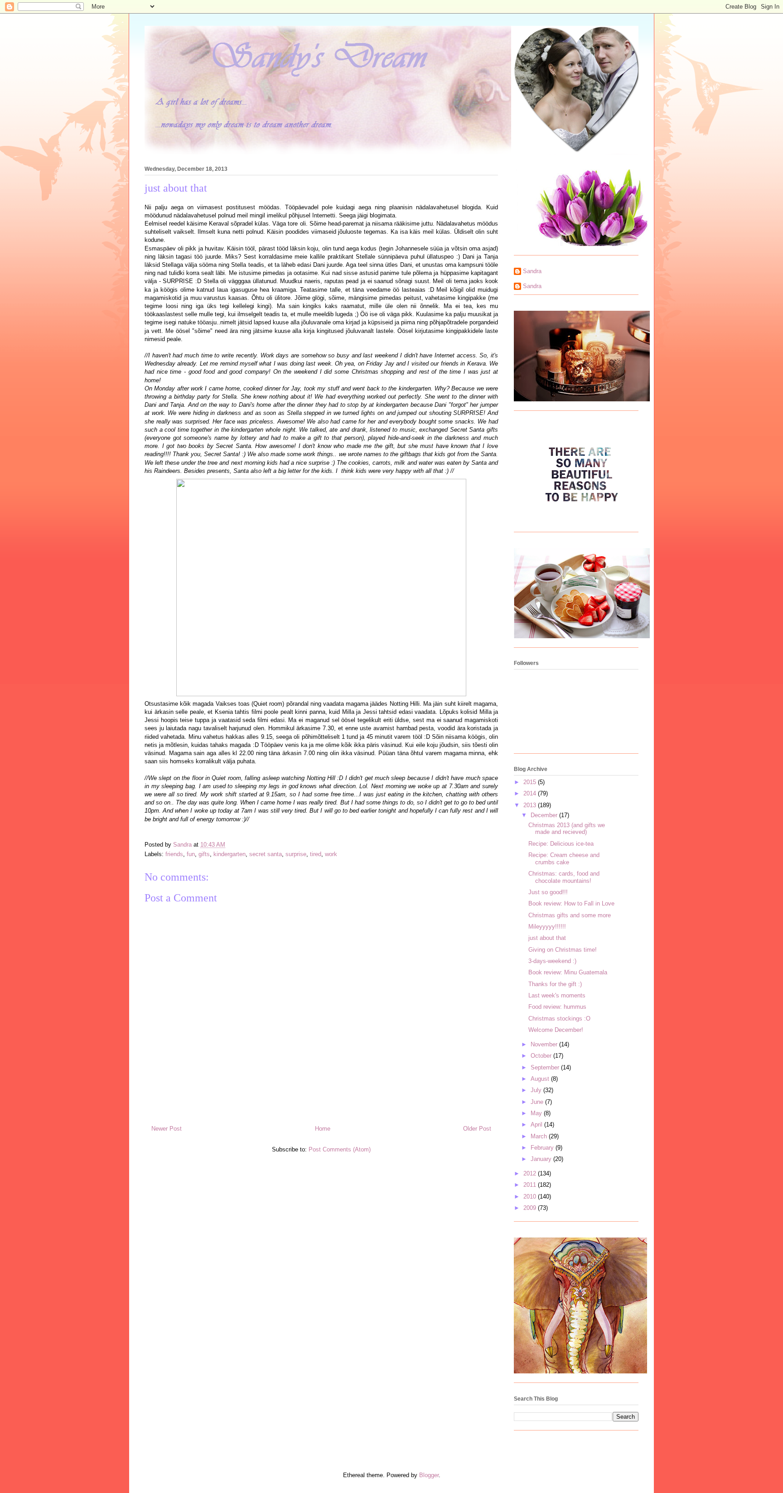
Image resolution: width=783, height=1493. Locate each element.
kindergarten (229, 854)
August (541, 1078)
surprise (295, 854)
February (543, 1147)
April (537, 1124)
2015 (530, 782)
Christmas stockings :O (559, 1018)
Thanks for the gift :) (555, 984)
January (542, 1159)
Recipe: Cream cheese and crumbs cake (563, 859)
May (537, 1113)
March (540, 1136)
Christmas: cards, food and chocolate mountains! (563, 877)
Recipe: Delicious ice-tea (561, 843)
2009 (530, 1207)
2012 (530, 1173)
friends (174, 854)
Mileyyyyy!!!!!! (547, 926)
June (538, 1101)
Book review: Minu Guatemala (567, 972)
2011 (530, 1184)
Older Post (477, 1128)
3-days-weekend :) (552, 961)
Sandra (532, 271)
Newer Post (166, 1128)
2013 (530, 805)
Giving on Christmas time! (562, 949)
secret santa (265, 854)
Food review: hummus (557, 1006)
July (537, 1090)
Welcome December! (555, 1029)
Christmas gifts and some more (569, 915)
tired (315, 854)
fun (191, 854)
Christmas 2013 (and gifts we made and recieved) (566, 829)
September (546, 1067)
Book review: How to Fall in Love (571, 903)
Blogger (429, 1475)
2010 (530, 1196)
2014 (530, 793)
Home (322, 1128)
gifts (204, 854)
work (331, 854)
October (542, 1055)
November (545, 1044)
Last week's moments (556, 995)
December (545, 815)
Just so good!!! (548, 892)
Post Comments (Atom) (340, 1149)
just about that (547, 937)
